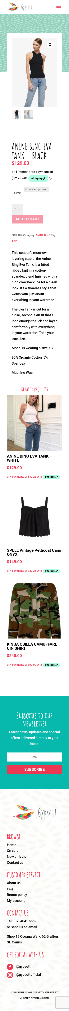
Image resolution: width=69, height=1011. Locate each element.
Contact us (15, 862)
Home (11, 845)
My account (16, 901)
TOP (14, 241)
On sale (12, 851)
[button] (50, 44)
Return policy (17, 895)
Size (17, 193)
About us (14, 883)
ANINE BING (43, 235)
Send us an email (24, 927)
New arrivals (16, 856)
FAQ (10, 889)
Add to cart (27, 219)
